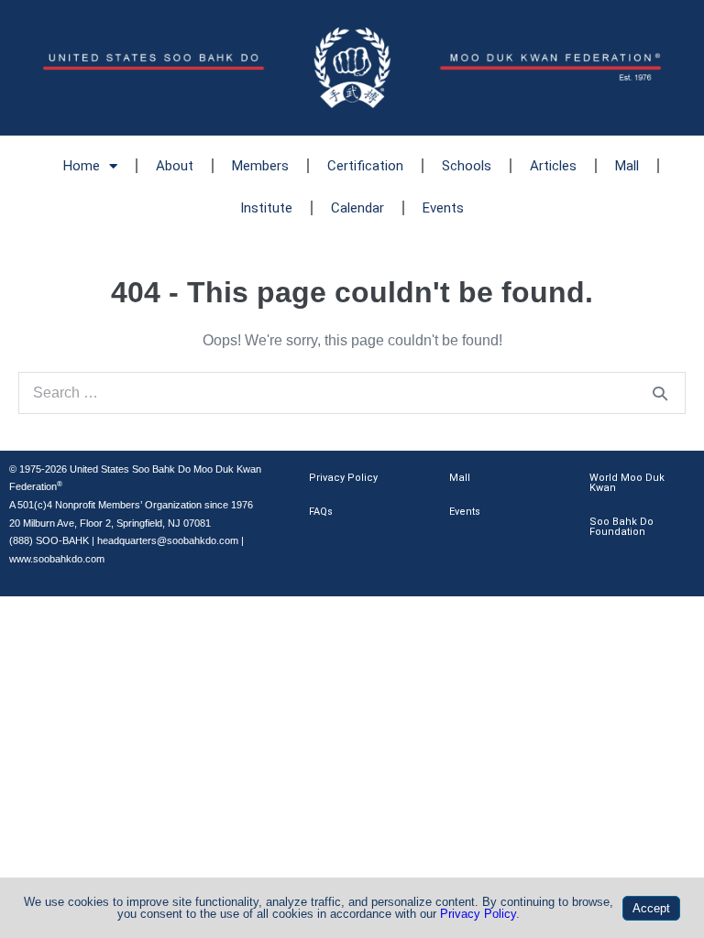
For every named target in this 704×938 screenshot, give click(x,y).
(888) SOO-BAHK (49, 540)
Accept (651, 908)
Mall (627, 166)
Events (443, 208)
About (174, 166)
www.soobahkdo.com (56, 558)
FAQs (321, 512)
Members (260, 166)
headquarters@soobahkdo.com (167, 540)
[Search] (660, 392)
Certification (365, 166)
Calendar (357, 208)
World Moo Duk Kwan (627, 483)
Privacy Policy (343, 478)
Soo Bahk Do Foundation (621, 527)
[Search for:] (352, 392)
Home (81, 166)
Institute (266, 208)
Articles (553, 166)
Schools (466, 166)
